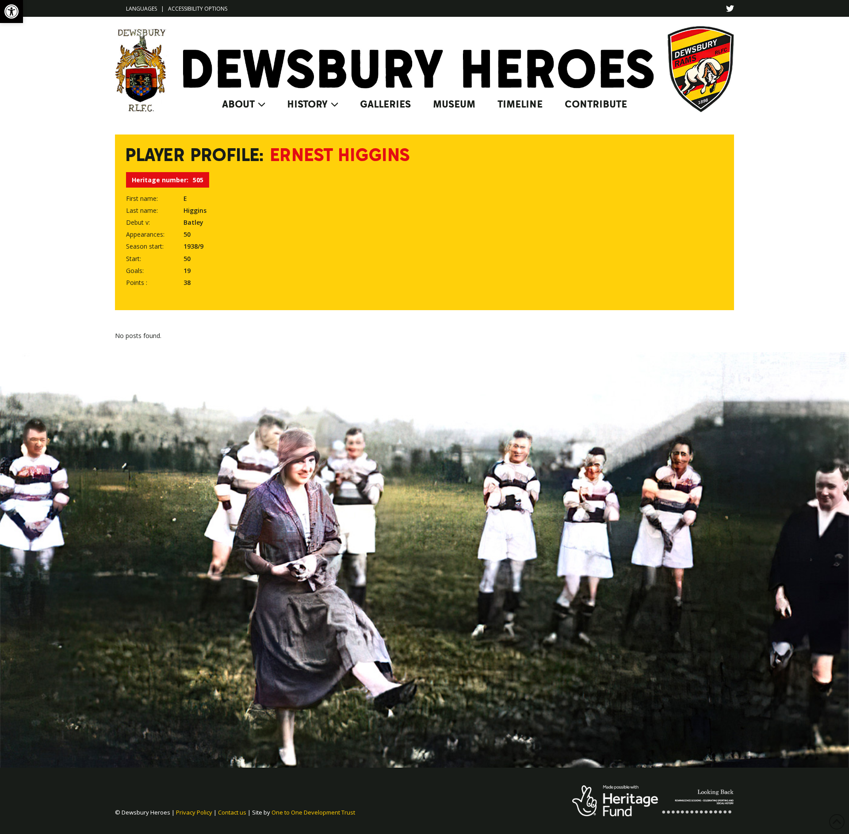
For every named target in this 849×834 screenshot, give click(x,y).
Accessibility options (197, 8)
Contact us (232, 812)
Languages (141, 8)
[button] (11, 11)
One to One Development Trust (313, 812)
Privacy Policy (194, 812)
